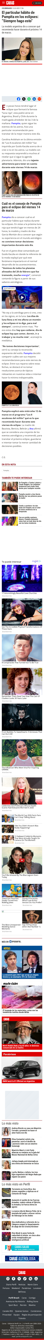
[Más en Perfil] (15, 941)
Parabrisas (26, 1288)
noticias (22, 948)
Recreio (23, 1305)
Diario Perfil (11, 1284)
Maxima (32, 1305)
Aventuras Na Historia (15, 1301)
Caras (24, 1298)
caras (22, 1019)
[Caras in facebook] (13, 1278)
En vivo (38, 3)
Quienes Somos (21, 1311)
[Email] (39, 99)
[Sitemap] (36, 1278)
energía (25, 275)
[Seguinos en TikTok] (25, 1278)
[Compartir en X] (23, 99)
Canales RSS (8, 1311)
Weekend (16, 1288)
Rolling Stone (32, 1301)
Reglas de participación (32, 1314)
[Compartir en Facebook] (18, 99)
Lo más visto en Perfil (16, 1184)
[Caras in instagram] (8, 1278)
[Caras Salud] (22, 1250)
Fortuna (6, 1288)
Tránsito (22, 1318)
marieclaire (22, 984)
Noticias (22, 1284)
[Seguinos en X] (19, 1278)
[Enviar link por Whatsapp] (29, 99)
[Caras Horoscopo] (22, 1260)
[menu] (3, 3)
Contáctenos (36, 1311)
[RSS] (30, 1278)
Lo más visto (10, 1123)
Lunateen (37, 1288)
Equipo (17, 1314)
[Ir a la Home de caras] (10, 4)
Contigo (32, 1298)
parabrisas (22, 1054)
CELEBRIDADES (7, 8)
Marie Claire (33, 1284)
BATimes (22, 1292)
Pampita (6, 470)
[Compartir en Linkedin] (34, 99)
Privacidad (6, 1314)
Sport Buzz (13, 1305)
